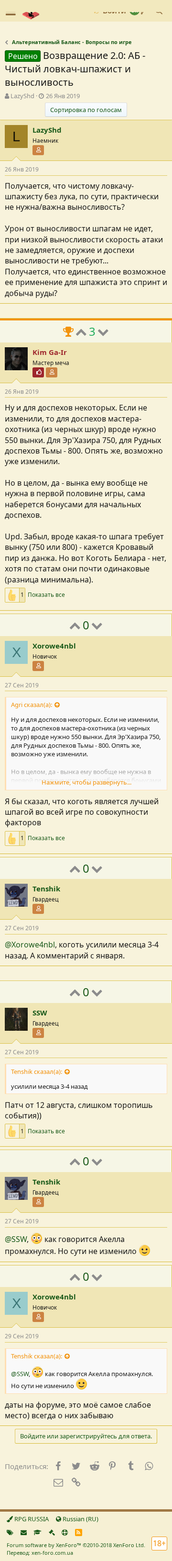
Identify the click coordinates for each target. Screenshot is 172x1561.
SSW (39, 1012)
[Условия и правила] (37, 1532)
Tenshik (46, 888)
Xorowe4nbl (54, 645)
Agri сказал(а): (31, 704)
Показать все (46, 595)
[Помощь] (65, 1532)
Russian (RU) (79, 1519)
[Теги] (10, 1532)
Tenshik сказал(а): (36, 1071)
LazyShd (22, 95)
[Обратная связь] (24, 1532)
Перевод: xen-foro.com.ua (40, 1552)
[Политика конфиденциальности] (52, 1532)
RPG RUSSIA (31, 1519)
